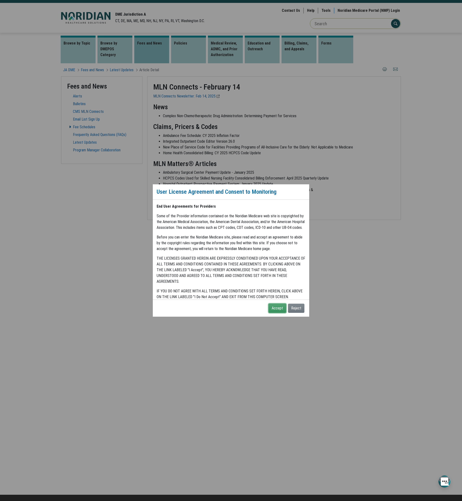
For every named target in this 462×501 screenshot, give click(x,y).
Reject (296, 308)
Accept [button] (277, 308)
